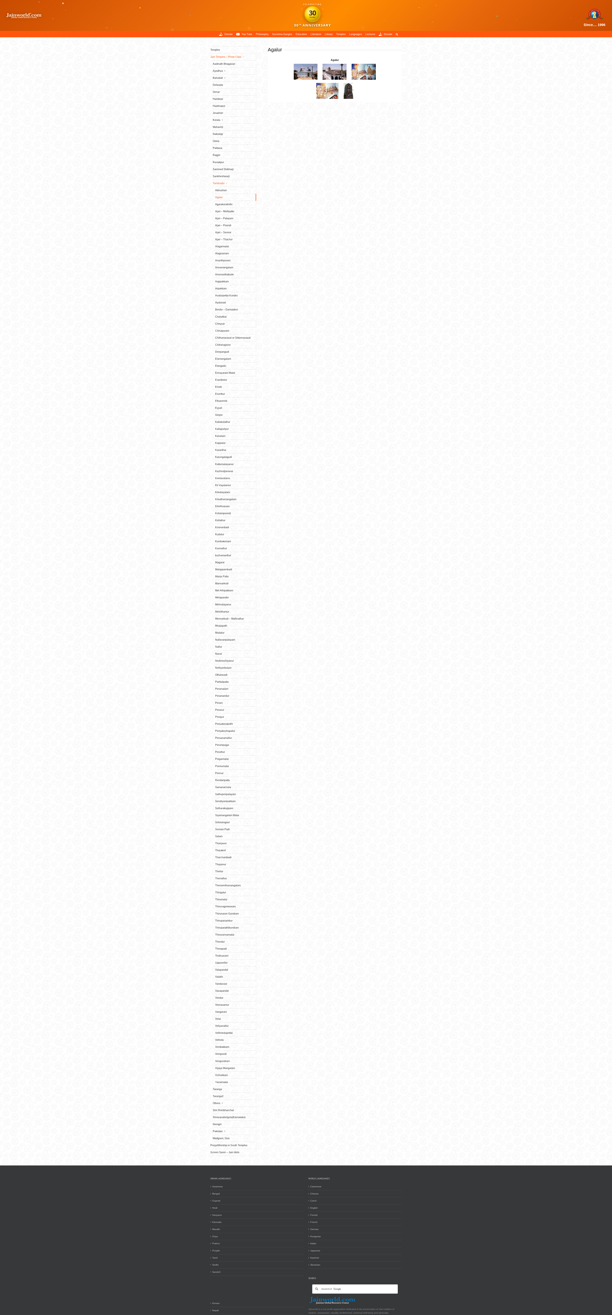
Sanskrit (216, 1272)
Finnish (314, 1215)
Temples (215, 49)
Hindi (214, 1208)
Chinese (314, 1193)
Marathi (216, 1229)
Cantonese (315, 1186)
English (314, 1208)
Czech (313, 1200)
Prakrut (216, 1243)
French (313, 1222)
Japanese (315, 1250)
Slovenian (315, 1265)
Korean (216, 1303)
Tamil (215, 1257)
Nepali (215, 1310)
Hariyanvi (217, 1215)
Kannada (216, 1222)
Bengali (216, 1193)
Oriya (215, 1236)
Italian (313, 1243)
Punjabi (216, 1250)
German (314, 1229)
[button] (397, 34)
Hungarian (315, 1236)
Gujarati (216, 1200)
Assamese (217, 1186)
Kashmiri (314, 1257)
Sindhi (215, 1265)
